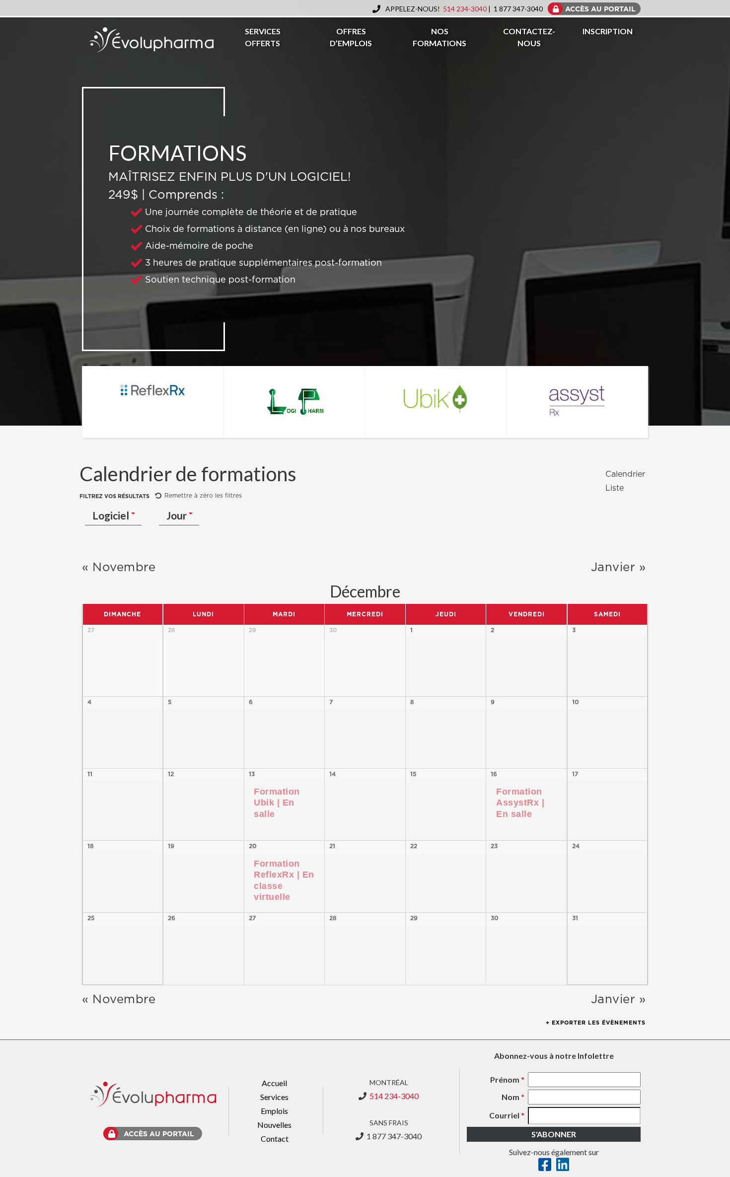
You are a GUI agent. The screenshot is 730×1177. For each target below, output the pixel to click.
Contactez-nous (529, 37)
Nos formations (439, 37)
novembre (118, 568)
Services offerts (263, 37)
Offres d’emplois (351, 37)
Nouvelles (274, 1124)
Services (274, 1097)
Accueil (274, 1083)
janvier (618, 568)
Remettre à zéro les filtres (203, 496)
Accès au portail (159, 1134)
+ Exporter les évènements (596, 1023)
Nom (513, 1097)
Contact (275, 1138)
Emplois (274, 1110)
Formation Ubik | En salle (277, 803)
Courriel (506, 1115)
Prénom (507, 1079)
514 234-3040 (465, 8)
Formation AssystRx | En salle (520, 803)
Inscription (608, 31)
